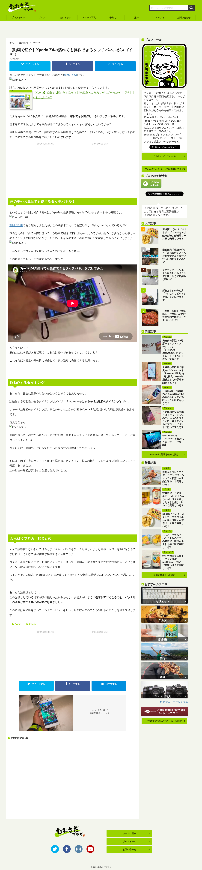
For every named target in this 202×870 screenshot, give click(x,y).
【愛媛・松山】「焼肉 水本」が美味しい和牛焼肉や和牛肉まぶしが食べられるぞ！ (174, 315)
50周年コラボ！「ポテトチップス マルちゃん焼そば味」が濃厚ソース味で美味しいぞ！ (174, 234)
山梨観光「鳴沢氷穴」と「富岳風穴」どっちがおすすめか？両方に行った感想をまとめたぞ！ (174, 256)
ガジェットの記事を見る (164, 595)
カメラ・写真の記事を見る (164, 689)
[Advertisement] (101, 29)
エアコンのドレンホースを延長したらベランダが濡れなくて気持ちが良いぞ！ (174, 275)
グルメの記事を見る (164, 614)
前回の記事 (16, 225)
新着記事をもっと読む (164, 575)
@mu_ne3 (70, 74)
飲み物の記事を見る (164, 633)
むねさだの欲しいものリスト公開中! (164, 720)
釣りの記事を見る (164, 670)
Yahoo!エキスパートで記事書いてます (164, 169)
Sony (18, 624)
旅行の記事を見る (164, 651)
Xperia (32, 624)
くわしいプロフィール (164, 156)
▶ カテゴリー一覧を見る (174, 701)
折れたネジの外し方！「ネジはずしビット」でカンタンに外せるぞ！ (174, 295)
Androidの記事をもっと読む (164, 454)
